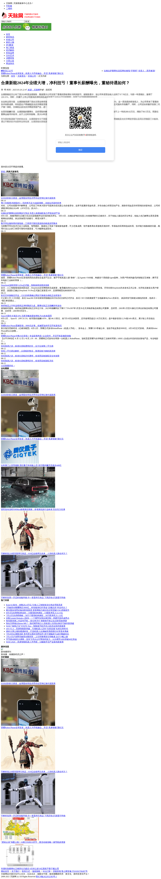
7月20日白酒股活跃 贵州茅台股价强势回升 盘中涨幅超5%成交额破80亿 (37, 634)
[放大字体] (2, 89)
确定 (80, 150)
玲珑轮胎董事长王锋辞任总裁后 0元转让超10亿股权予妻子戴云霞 (30, 869)
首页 (13, 76)
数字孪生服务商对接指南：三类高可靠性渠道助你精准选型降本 (29, 223)
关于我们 (15, 871)
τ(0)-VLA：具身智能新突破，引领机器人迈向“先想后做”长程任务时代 (37, 629)
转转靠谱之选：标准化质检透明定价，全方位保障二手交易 (27, 346)
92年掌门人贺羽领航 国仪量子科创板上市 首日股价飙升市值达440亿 (31, 465)
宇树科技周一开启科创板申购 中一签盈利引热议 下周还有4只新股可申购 (33, 597)
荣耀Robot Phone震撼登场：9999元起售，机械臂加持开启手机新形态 (31, 326)
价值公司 (32, 76)
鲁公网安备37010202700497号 (74, 871)
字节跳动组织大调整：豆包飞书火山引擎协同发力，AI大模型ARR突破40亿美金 (41, 639)
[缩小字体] (5, 89)
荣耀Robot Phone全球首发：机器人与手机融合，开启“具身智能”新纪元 (32, 275)
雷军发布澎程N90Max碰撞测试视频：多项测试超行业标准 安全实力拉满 (33, 509)
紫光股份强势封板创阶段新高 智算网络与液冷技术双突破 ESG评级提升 (37, 610)
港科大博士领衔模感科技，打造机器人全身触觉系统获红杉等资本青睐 (37, 631)
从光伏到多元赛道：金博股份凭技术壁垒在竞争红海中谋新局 (28, 198)
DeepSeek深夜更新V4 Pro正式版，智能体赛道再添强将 (25, 73)
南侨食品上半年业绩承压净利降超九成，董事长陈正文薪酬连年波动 (31, 306)
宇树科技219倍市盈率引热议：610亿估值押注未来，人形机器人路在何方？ (34, 553)
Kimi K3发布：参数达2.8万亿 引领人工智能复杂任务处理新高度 (34, 605)
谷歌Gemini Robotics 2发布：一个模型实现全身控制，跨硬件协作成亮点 (37, 618)
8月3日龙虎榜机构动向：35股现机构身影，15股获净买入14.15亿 (34, 613)
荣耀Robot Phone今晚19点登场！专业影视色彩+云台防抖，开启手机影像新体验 (36, 336)
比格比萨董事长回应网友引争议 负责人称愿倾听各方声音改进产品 (30, 213)
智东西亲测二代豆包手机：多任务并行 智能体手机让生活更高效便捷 (36, 621)
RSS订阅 (46, 871)
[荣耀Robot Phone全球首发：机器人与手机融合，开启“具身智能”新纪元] (80, 253)
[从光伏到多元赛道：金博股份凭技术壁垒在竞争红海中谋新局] (80, 185)
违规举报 (57, 871)
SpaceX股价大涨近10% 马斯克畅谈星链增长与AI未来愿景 (26, 316)
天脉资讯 (21, 76)
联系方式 (26, 871)
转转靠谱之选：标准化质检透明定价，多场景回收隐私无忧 (27, 361)
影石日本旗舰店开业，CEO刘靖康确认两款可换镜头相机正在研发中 (31, 295)
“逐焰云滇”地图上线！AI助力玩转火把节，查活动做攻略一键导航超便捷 (33, 842)
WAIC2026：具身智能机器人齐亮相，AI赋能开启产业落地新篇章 (35, 642)
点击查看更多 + (8, 366)
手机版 (9, 6)
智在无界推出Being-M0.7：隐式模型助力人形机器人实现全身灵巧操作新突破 (40, 623)
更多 (3, 172)
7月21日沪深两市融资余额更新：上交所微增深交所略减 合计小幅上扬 (37, 637)
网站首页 (5, 871)
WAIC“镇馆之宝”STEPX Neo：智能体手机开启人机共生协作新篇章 (35, 626)
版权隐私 (36, 871)
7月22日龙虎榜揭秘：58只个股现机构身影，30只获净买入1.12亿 (34, 615)
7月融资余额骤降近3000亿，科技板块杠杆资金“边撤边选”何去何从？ (36, 607)
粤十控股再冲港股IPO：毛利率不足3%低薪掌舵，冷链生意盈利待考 (31, 203)
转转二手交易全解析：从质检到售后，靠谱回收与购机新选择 (28, 351)
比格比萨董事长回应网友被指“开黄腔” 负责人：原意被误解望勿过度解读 (124, 71)
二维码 (9, 8)
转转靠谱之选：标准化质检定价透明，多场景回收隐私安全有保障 (30, 356)
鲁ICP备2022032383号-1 (46, 876)
